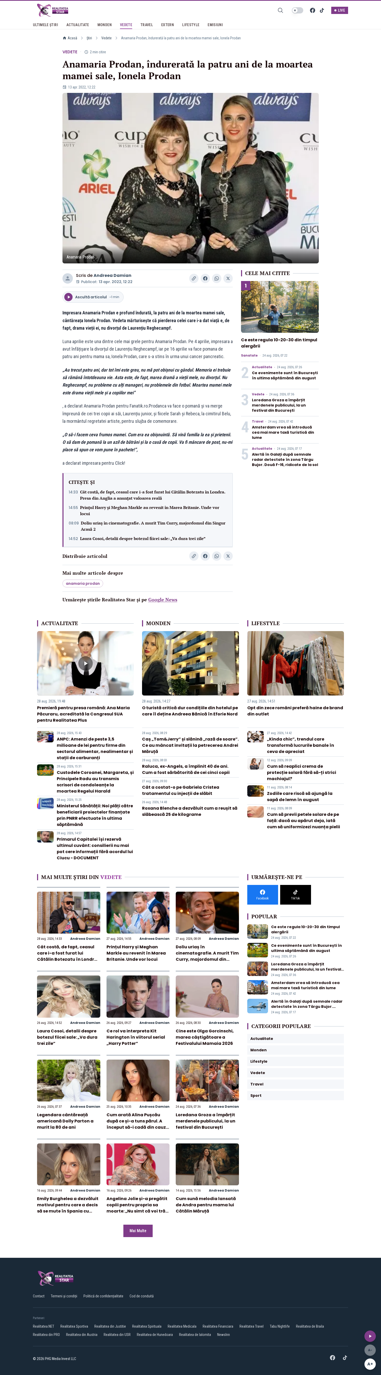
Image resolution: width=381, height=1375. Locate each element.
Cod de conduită (142, 1296)
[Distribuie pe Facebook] (205, 278)
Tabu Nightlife (280, 1326)
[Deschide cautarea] (280, 10)
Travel (257, 421)
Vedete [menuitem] (126, 25)
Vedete (106, 38)
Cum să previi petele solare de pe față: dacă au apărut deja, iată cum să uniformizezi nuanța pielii (303, 820)
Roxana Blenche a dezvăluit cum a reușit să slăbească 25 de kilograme (189, 811)
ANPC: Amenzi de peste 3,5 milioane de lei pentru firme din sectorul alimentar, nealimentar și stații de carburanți (95, 748)
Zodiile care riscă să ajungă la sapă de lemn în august (300, 796)
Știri (89, 38)
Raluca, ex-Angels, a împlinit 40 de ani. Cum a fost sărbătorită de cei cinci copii (186, 769)
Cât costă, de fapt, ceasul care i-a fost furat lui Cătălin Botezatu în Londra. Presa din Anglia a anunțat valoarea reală (152, 495)
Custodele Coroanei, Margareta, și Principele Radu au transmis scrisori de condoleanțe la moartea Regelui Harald (95, 782)
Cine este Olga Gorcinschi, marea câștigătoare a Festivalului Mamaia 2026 (205, 1037)
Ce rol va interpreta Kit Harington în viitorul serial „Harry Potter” (136, 1037)
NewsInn (223, 1335)
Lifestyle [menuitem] (190, 25)
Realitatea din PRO (46, 1335)
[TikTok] (322, 10)
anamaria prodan (83, 583)
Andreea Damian (112, 275)
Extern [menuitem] (167, 25)
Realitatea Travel (251, 1326)
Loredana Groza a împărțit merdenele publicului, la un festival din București (279, 405)
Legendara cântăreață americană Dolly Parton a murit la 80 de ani (65, 1121)
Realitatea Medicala (182, 1326)
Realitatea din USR (117, 1335)
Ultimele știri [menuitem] (45, 25)
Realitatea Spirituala (146, 1326)
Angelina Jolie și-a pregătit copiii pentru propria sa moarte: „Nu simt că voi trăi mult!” (137, 1208)
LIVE (341, 10)
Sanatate (249, 355)
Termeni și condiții (64, 1296)
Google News (162, 599)
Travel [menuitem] (146, 25)
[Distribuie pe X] (228, 278)
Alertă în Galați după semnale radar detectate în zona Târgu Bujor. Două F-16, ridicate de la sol (285, 459)
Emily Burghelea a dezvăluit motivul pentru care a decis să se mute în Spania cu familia (67, 1208)
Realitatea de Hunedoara (155, 1335)
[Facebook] (312, 10)
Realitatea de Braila (310, 1326)
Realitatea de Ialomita (195, 1335)
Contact (39, 1296)
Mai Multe (138, 1230)
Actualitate (262, 367)
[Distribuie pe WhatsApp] (216, 278)
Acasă (72, 38)
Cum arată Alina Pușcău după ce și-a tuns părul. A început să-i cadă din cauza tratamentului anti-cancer (138, 1124)
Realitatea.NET (43, 1326)
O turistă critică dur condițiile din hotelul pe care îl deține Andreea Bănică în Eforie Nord (190, 711)
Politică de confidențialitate (103, 1296)
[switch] (297, 10)
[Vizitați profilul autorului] (67, 278)
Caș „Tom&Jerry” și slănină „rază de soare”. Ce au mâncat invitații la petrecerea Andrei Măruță (190, 745)
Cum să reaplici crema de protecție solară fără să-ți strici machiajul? (301, 772)
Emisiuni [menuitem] (215, 25)
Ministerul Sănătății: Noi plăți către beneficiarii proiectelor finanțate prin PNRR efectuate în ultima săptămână (95, 815)
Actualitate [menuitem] (77, 25)
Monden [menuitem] (104, 25)
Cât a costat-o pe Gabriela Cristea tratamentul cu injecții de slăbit (180, 790)
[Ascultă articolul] (370, 1336)
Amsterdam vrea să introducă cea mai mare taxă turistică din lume (283, 432)
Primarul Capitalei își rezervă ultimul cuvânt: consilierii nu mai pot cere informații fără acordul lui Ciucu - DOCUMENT (95, 848)
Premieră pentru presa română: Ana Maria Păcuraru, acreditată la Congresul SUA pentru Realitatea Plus (83, 714)
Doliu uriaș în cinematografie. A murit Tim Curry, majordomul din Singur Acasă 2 (153, 526)
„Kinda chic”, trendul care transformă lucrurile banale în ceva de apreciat (300, 745)
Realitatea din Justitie (110, 1326)
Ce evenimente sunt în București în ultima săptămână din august (285, 375)
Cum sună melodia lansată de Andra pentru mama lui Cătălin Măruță (206, 1205)
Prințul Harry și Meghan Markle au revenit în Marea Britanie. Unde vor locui (149, 510)
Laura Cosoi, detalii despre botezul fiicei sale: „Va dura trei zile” (143, 538)
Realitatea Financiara (218, 1326)
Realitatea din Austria (81, 1335)
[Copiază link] (194, 278)
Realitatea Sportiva (74, 1326)
